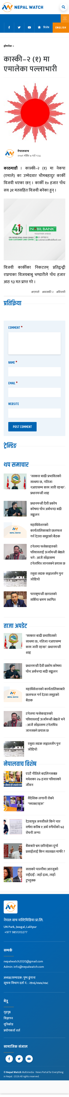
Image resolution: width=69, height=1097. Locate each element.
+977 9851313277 (15, 932)
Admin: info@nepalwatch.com (24, 966)
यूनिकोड (8, 1024)
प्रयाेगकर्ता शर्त (12, 1030)
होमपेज (9, 46)
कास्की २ (49, 292)
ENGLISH (60, 27)
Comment (15, 327)
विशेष (46, 27)
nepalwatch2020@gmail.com (23, 961)
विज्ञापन (8, 1018)
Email (13, 383)
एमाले (36, 292)
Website (13, 404)
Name (12, 362)
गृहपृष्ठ (7, 1012)
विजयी (61, 292)
